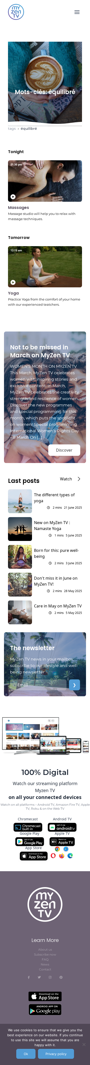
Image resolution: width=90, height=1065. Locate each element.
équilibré (29, 128)
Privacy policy (56, 1054)
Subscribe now (45, 954)
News (45, 964)
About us (45, 949)
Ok (26, 1054)
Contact (45, 969)
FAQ (45, 959)
